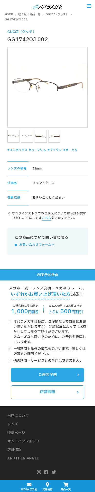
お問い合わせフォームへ (37, 245)
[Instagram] (39, 472)
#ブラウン (55, 150)
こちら (46, 218)
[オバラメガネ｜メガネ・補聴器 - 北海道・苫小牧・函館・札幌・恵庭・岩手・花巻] (47, 5)
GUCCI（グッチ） (21, 31)
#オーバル (70, 150)
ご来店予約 (47, 375)
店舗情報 (47, 392)
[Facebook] (46, 472)
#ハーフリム (37, 150)
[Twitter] (54, 472)
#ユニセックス (17, 150)
